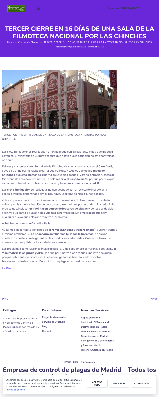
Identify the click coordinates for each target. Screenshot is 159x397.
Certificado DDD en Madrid (95, 322)
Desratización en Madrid (94, 336)
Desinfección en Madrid (94, 326)
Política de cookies (15, 389)
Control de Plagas (28, 42)
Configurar (141, 383)
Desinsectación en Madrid (95, 331)
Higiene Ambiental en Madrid (97, 349)
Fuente (6, 267)
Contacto (47, 330)
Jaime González (79, 47)
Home (10, 42)
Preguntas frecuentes (54, 317)
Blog (44, 326)
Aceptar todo (97, 383)
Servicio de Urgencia (53, 321)
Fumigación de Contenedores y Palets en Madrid (97, 343)
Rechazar (119, 383)
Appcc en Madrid (90, 317)
